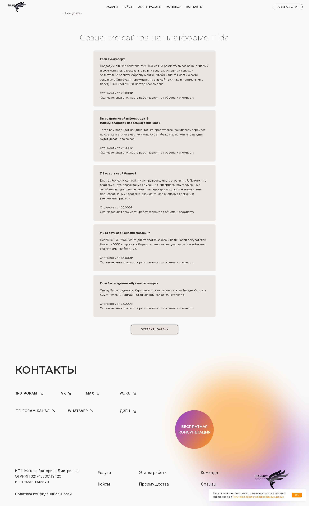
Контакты (194, 6)
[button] (154, 329)
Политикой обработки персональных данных (258, 497)
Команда (173, 6)
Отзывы (208, 484)
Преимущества (154, 484)
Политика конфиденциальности (43, 494)
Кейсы (128, 6)
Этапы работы (149, 6)
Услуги (112, 6)
